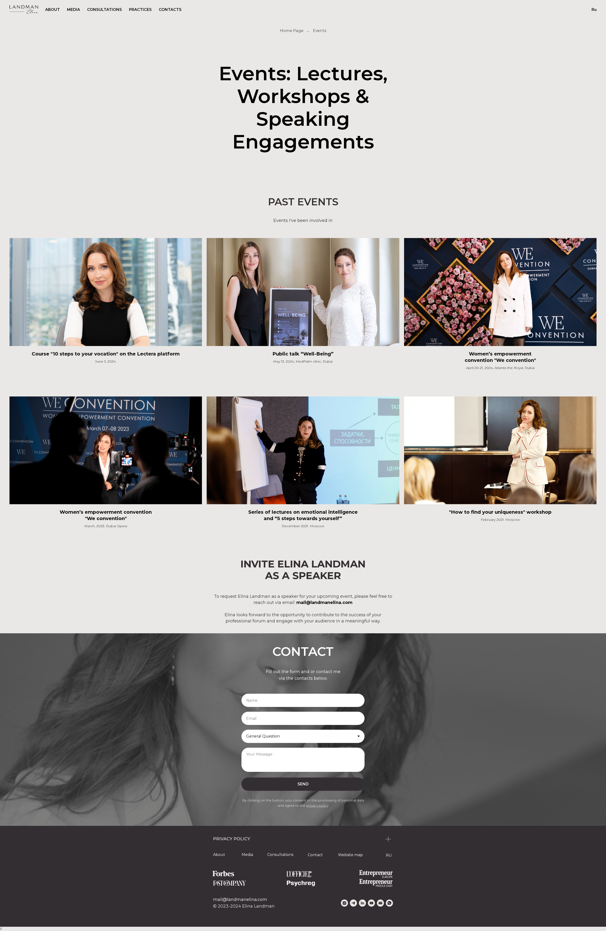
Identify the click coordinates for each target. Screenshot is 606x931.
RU (389, 855)
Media (247, 854)
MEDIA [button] (73, 9)
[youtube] (371, 903)
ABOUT (52, 9)
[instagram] (344, 903)
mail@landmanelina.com (240, 899)
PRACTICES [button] (140, 9)
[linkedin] (362, 903)
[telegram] (353, 903)
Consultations (280, 854)
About (219, 854)
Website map (350, 855)
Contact (315, 855)
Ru (594, 9)
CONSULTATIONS (104, 9)
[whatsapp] (389, 903)
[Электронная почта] (380, 903)
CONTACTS (170, 9)
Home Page (291, 30)
